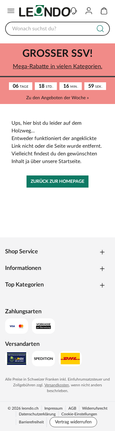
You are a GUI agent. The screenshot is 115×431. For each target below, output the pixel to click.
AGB (72, 408)
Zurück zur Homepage (57, 181)
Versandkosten (56, 385)
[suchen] (100, 29)
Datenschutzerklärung (37, 414)
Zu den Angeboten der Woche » (57, 98)
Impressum (53, 408)
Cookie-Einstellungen (79, 414)
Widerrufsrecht (94, 408)
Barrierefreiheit (31, 422)
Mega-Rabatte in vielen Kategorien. (57, 67)
